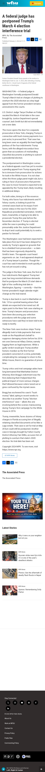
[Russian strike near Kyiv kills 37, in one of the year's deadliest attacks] (9, 556)
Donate (37, 3)
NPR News (21, 552)
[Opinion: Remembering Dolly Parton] (9, 590)
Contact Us (9, 728)
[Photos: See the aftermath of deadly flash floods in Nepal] (9, 574)
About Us (8, 718)
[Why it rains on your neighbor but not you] (9, 539)
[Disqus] (22, 659)
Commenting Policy (12, 743)
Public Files (9, 738)
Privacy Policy (10, 733)
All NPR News (10, 455)
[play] (3, 769)
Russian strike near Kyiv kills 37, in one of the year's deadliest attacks (30, 557)
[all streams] (42, 769)
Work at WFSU (10, 723)
